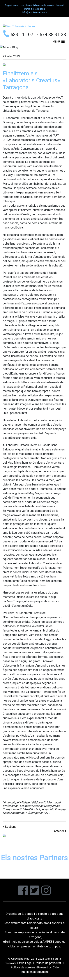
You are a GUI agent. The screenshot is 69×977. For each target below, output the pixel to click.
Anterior (59, 831)
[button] (56, 41)
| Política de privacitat (47, 963)
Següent (10, 826)
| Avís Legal (24, 963)
